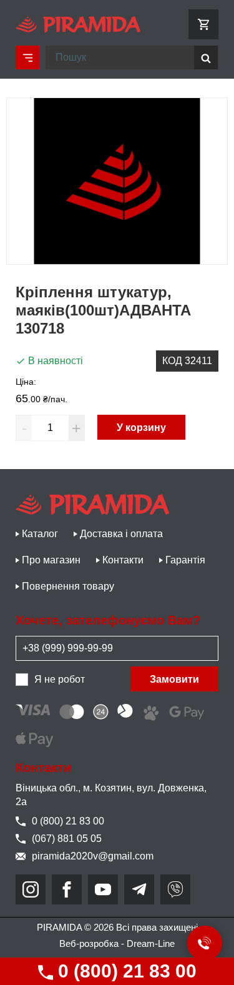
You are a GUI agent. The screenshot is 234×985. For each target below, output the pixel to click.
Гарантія (185, 560)
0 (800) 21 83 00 (125, 971)
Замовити (174, 679)
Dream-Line (151, 943)
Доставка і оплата (121, 533)
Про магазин (51, 560)
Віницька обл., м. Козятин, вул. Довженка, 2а (111, 795)
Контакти (123, 560)
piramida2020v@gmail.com (93, 856)
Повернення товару (68, 586)
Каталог (40, 533)
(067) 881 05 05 (67, 838)
